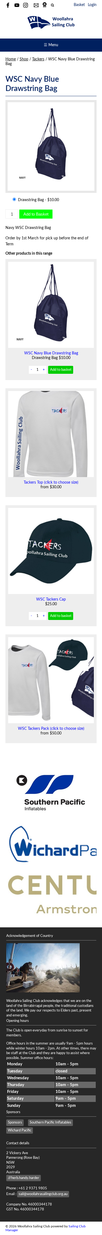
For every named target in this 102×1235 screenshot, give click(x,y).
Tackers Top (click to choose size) (51, 482)
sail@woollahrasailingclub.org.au (43, 1194)
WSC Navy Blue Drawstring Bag (51, 353)
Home (10, 59)
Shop (24, 59)
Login (92, 5)
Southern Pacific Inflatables (50, 1122)
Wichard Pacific (19, 1130)
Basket (79, 5)
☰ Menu (51, 45)
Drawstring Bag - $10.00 (38, 200)
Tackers (38, 59)
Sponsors (15, 1122)
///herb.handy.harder (23, 1178)
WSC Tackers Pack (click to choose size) (51, 729)
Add (61, 370)
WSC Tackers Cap (51, 599)
